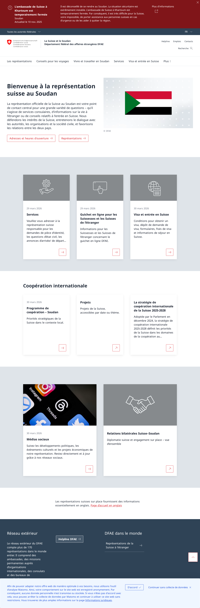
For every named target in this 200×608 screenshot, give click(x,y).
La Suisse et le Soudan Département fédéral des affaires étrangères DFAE (74, 42)
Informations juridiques (98, 600)
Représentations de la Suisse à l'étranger (119, 545)
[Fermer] (197, 2)
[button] (19, 61)
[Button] (156, 11)
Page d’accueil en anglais (106, 505)
